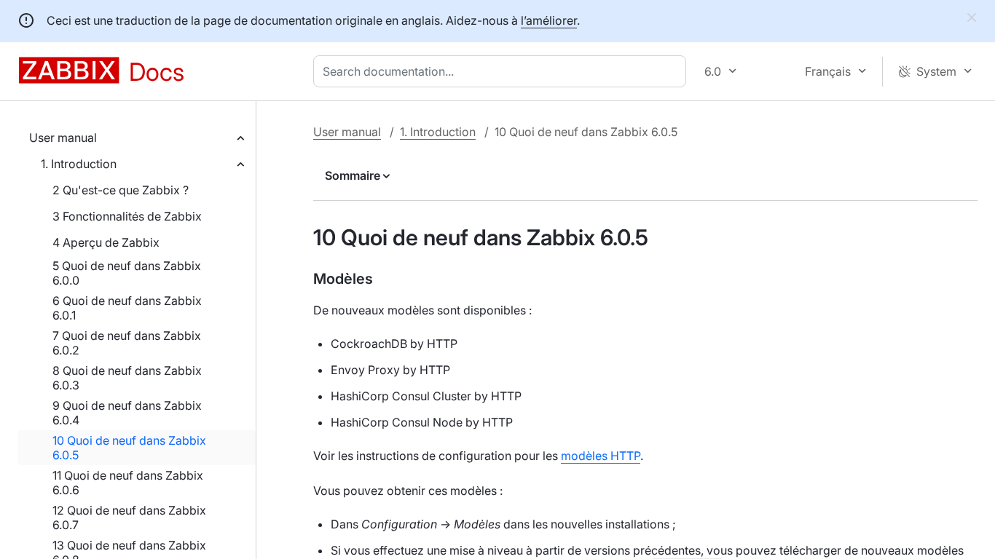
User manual (63, 137)
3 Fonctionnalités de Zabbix (127, 216)
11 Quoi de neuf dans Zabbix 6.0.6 (127, 482)
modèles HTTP (600, 455)
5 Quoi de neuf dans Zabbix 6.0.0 (126, 273)
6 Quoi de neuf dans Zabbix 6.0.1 (127, 307)
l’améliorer (549, 20)
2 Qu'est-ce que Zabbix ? (120, 190)
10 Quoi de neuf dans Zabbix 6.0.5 (129, 447)
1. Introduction (79, 163)
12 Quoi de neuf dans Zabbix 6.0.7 (129, 517)
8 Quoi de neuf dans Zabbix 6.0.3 (127, 377)
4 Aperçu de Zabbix (106, 242)
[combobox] (502, 71)
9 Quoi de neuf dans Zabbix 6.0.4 (127, 412)
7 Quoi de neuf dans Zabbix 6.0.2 (126, 342)
